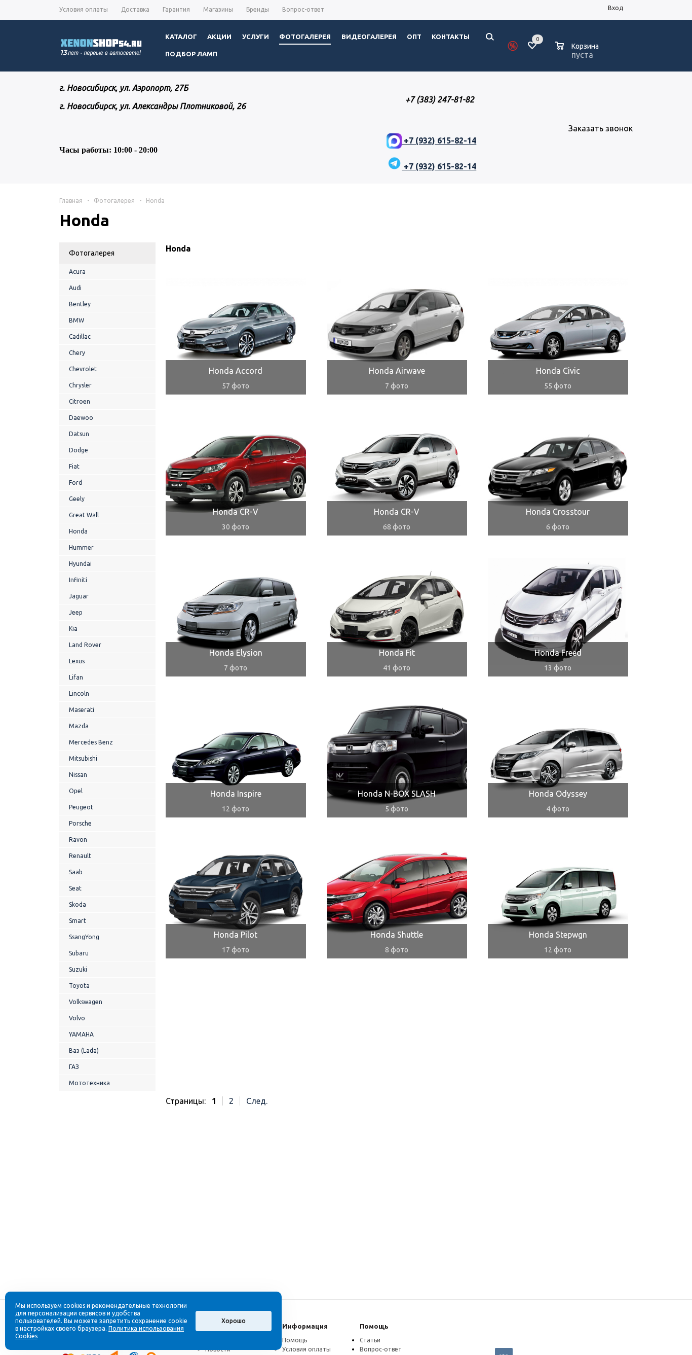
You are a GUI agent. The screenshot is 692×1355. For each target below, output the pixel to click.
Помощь (374, 1326)
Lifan (76, 677)
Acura (77, 271)
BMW (76, 320)
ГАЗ (74, 1066)
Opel (76, 791)
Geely (77, 498)
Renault (80, 855)
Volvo (77, 1018)
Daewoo (81, 417)
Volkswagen (85, 1002)
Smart (77, 920)
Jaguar (79, 596)
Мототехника (89, 1083)
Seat (75, 888)
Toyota (79, 985)
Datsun (79, 434)
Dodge (78, 450)
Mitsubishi (83, 758)
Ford (75, 482)
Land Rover (85, 644)
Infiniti (78, 580)
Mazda (79, 726)
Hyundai (80, 563)
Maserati (81, 709)
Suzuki (78, 969)
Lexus (77, 661)
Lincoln (79, 693)
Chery (77, 352)
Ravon (78, 839)
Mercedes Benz (91, 742)
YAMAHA (81, 1034)
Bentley (80, 304)
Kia (73, 628)
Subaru (79, 953)
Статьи (370, 1340)
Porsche (80, 823)
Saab (76, 872)
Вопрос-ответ (381, 1349)
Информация (305, 1326)
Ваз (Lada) (84, 1050)
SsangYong (84, 937)
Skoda (77, 904)
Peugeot (81, 807)
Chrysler (80, 385)
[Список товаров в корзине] (578, 53)
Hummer (81, 547)
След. (256, 1101)
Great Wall (84, 515)
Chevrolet (83, 369)
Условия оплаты (306, 1349)
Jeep (76, 612)
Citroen (79, 401)
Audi (75, 287)
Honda (78, 531)
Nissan (78, 774)
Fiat (74, 466)
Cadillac (80, 336)
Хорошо (233, 1320)
